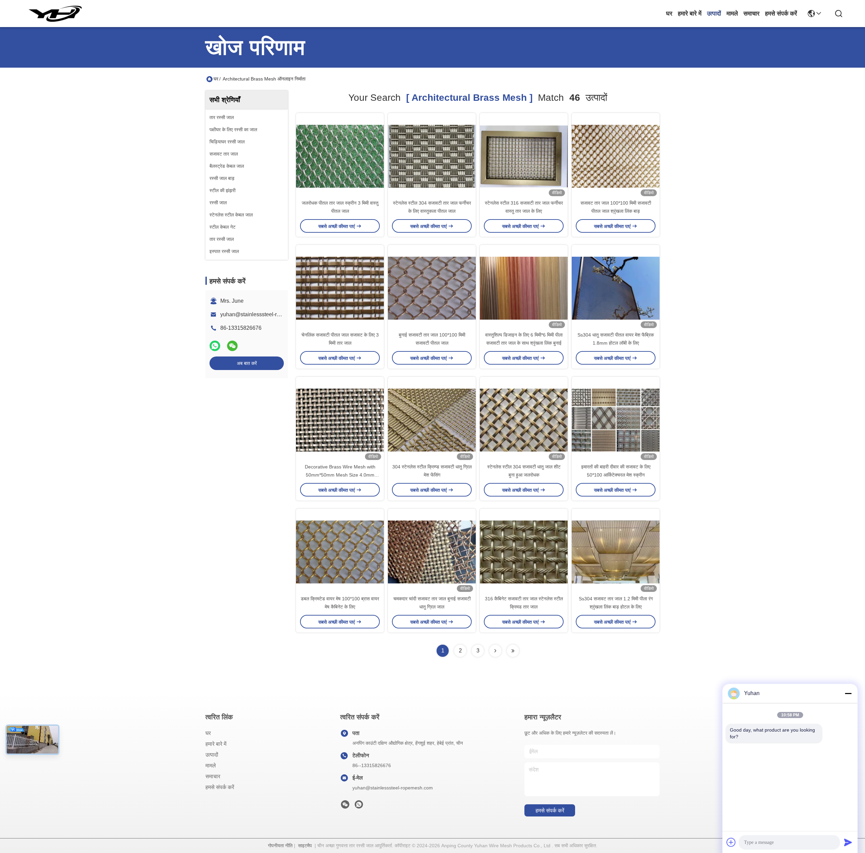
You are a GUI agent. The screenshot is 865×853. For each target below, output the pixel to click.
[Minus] (848, 693)
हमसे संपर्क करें (781, 13)
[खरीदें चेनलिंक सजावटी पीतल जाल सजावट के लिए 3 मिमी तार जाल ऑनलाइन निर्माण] (340, 288)
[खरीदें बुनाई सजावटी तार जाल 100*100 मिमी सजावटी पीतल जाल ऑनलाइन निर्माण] (432, 288)
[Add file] (731, 842)
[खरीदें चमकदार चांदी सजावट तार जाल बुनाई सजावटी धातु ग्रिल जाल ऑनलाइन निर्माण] (432, 551)
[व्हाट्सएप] (215, 346)
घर (669, 13)
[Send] (848, 842)
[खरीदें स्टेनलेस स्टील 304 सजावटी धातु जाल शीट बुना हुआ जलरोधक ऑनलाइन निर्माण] (524, 419)
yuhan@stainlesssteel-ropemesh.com (265, 314)
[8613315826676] (359, 806)
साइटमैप (305, 845)
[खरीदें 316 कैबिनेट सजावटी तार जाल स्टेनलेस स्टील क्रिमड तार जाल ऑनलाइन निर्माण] (524, 551)
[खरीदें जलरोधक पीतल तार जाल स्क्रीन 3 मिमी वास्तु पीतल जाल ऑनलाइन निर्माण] (340, 156)
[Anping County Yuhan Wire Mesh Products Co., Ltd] (55, 13)
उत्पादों (714, 13)
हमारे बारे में (689, 13)
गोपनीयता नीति (280, 845)
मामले (732, 13)
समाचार (751, 13)
